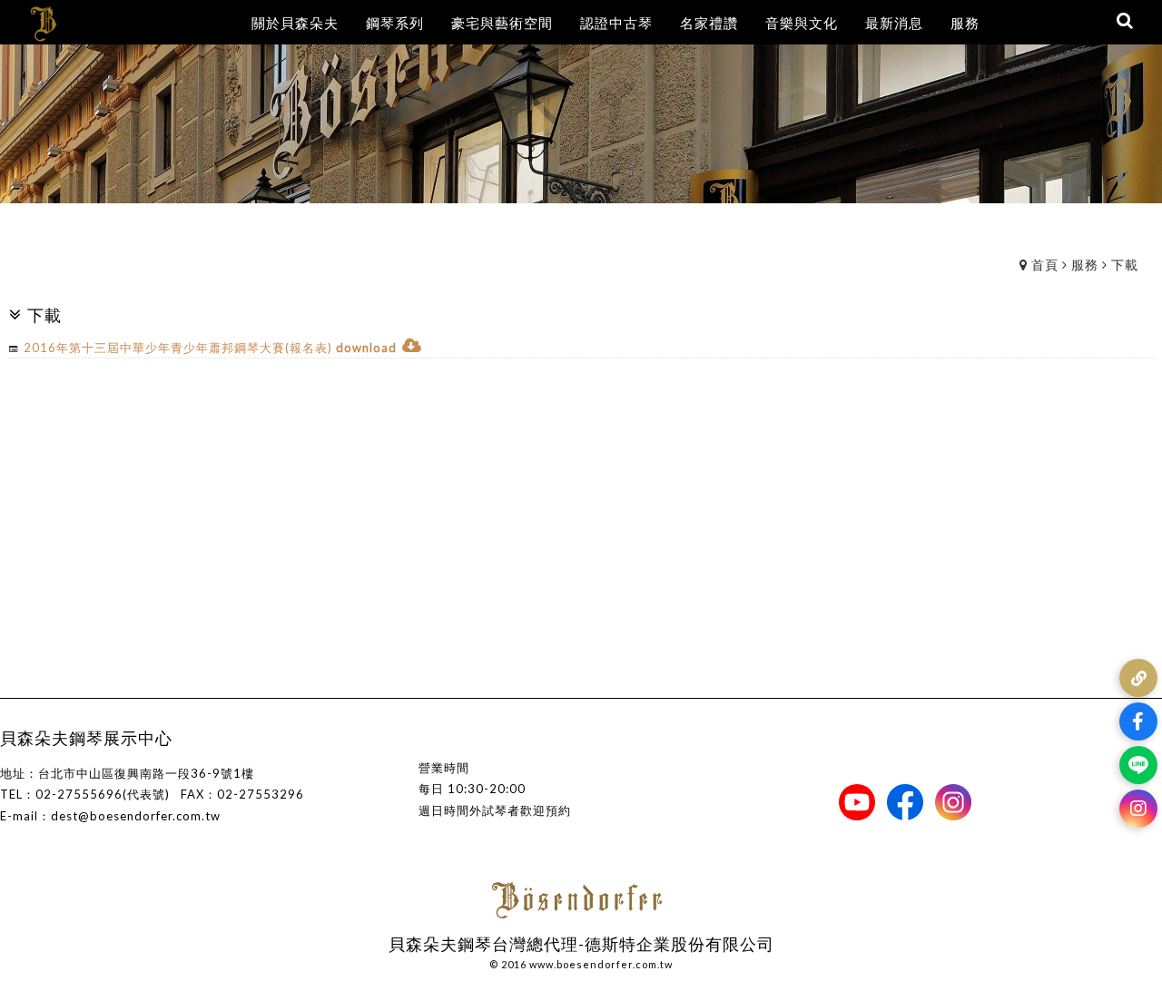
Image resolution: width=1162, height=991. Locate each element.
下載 (1124, 264)
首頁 (1045, 264)
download (366, 347)
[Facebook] (1138, 721)
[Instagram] (1138, 809)
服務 (1084, 264)
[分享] (1138, 678)
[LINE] (1138, 765)
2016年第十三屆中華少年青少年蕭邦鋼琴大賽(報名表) (178, 347)
